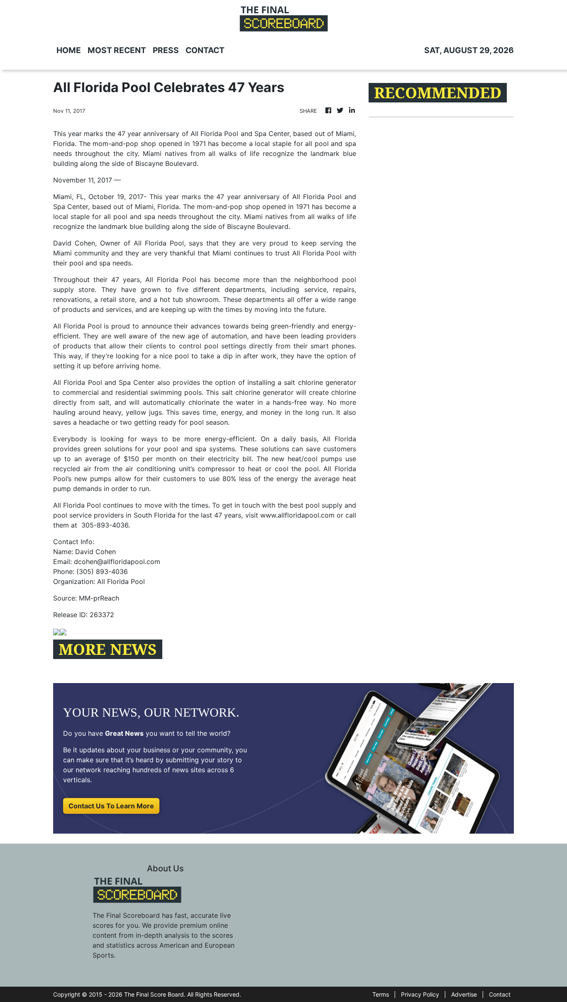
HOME (68, 50)
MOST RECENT (117, 50)
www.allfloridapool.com (297, 515)
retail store (117, 299)
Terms (380, 994)
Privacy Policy (420, 994)
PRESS (166, 50)
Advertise (464, 994)
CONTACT (205, 50)
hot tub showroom (189, 299)
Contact (500, 994)
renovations (71, 299)
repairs (343, 289)
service (315, 289)
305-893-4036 (104, 525)
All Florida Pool (170, 279)
